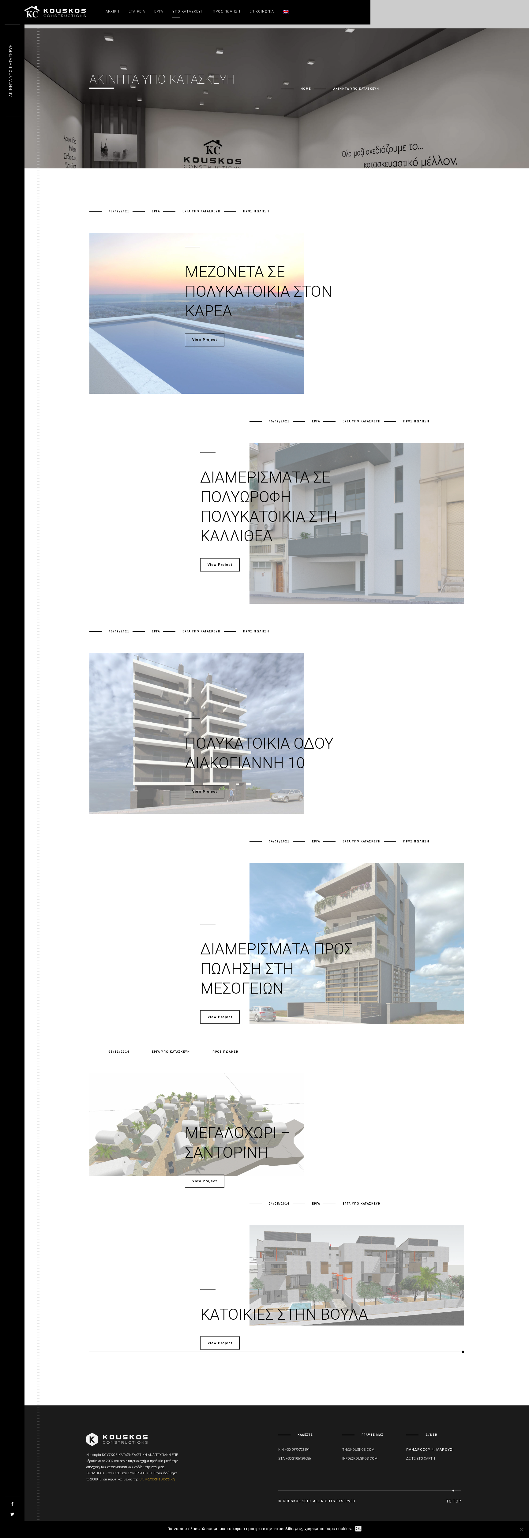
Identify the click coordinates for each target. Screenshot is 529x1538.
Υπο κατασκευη (188, 11)
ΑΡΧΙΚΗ (112, 11)
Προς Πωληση (226, 11)
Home (306, 89)
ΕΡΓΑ (158, 11)
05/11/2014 (119, 1052)
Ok (358, 1528)
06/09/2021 (119, 211)
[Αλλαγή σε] (286, 12)
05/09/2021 (279, 421)
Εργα (156, 211)
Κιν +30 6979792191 (294, 1450)
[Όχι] (521, 1529)
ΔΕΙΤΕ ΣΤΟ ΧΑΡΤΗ (420, 1459)
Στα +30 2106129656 (294, 1459)
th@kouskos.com (358, 1450)
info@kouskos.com (359, 1459)
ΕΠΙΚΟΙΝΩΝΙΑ (261, 11)
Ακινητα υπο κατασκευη (10, 70)
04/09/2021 (279, 841)
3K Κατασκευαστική (157, 1479)
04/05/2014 (279, 1203)
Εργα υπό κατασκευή (201, 211)
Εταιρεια (137, 11)
